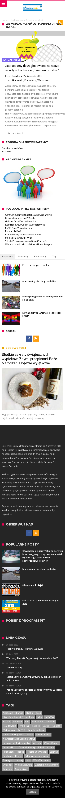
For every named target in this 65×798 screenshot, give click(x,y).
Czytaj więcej (14, 133)
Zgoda (32, 792)
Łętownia (7, 769)
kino (27, 721)
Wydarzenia (43, 80)
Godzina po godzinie (12, 148)
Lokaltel (56, 725)
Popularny (7, 256)
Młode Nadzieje (36, 730)
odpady (37, 743)
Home (4, 20)
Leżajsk (36, 725)
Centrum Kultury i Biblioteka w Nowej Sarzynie (28, 214)
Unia (28, 760)
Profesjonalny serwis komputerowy (23, 234)
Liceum (46, 725)
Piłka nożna (9, 751)
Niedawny (23, 256)
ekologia (29, 717)
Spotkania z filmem (12, 756)
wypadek (7, 764)
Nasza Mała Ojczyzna (13, 734)
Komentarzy (40, 256)
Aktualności (11, 60)
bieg (38, 712)
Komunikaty (30, 80)
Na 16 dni (6, 151)
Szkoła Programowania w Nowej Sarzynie (26, 241)
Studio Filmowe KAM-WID (18, 237)
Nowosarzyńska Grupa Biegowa (19, 738)
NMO (30, 734)
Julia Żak (49, 717)
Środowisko (21, 769)
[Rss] (36, 339)
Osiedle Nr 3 (9, 747)
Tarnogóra (8, 760)
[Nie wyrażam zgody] (60, 787)
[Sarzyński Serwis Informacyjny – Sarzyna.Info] (32, 3)
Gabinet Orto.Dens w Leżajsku (20, 221)
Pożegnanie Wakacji (37, 751)
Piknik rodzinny (46, 747)
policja (21, 751)
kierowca (17, 721)
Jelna (39, 717)
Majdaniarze (9, 730)
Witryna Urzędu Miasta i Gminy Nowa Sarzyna (28, 244)
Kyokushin (24, 725)
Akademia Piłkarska (13, 712)
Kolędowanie (9, 725)
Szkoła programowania (36, 756)
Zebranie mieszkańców (46, 764)
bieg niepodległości (13, 717)
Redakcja (17, 76)
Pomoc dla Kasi (13, 231)
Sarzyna (54, 751)
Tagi (54, 256)
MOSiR (21, 730)
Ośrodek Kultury (27, 747)
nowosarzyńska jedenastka (16, 743)
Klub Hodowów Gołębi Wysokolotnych (25, 224)
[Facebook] (29, 339)
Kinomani (50, 721)
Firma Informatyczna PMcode (20, 218)
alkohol (29, 712)
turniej (19, 760)
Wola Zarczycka (41, 760)
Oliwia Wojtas (51, 743)
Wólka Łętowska (23, 764)
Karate (6, 721)
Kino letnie (37, 721)
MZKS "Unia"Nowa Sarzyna (18, 228)
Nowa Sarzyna (43, 734)
